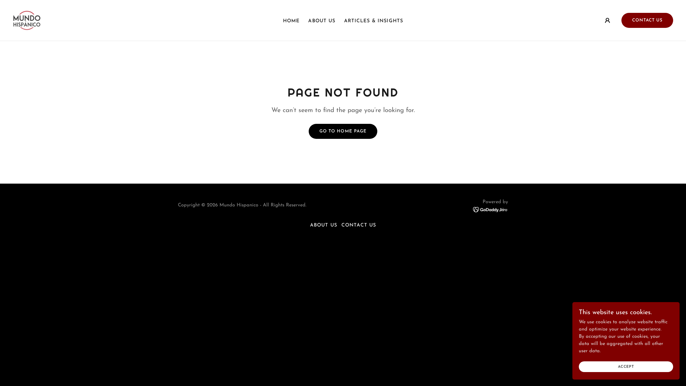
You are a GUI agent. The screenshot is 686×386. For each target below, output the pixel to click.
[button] (607, 20)
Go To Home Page (342, 131)
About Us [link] (321, 21)
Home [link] (291, 21)
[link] (27, 20)
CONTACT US (647, 20)
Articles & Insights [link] (373, 21)
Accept (626, 367)
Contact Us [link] (358, 225)
